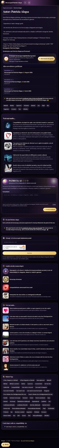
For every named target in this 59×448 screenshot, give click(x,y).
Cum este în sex (20, 391)
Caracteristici (38, 383)
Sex (14, 415)
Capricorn (18, 105)
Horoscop (12, 401)
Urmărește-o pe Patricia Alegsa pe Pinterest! (16, 51)
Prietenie (5, 412)
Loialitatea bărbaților (9, 405)
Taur (20, 109)
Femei (31, 398)
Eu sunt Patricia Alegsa (12, 219)
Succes (24, 415)
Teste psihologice (37, 415)
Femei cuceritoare (40, 398)
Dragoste (46, 391)
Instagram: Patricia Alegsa (11, 48)
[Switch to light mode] (25, 2)
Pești (43, 105)
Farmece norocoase (15, 398)
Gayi (49, 398)
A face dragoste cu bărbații (10, 380)
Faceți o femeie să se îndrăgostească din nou (40, 394)
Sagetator (6, 109)
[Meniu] (29, 2)
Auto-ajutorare (41, 380)
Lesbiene (43, 401)
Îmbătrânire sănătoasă (24, 401)
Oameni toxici (46, 405)
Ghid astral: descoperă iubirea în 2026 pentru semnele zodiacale (30, 155)
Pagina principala (7, 8)
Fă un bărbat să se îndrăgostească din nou (14, 394)
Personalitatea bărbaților (19, 408)
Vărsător (25, 109)
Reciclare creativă (19, 412)
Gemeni (33, 105)
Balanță (6, 105)
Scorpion (13, 109)
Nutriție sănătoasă (35, 405)
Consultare (6, 192)
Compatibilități (15, 387)
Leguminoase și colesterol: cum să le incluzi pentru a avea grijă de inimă (32, 133)
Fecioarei (26, 105)
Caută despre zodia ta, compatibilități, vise (15, 426)
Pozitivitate (51, 408)
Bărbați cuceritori (14, 383)
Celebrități (6, 387)
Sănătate (36, 412)
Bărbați (5, 383)
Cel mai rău (48, 383)
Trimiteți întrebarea (49, 209)
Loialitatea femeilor (22, 405)
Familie (5, 398)
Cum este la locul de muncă (34, 391)
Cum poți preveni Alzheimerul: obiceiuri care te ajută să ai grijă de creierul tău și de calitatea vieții (33, 144)
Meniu (5, 444)
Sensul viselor (7, 415)
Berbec (12, 105)
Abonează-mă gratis (46, 59)
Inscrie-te (29, 253)
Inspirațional (35, 401)
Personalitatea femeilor (34, 408)
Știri (19, 415)
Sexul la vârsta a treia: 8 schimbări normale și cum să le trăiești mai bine (32, 165)
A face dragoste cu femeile (27, 380)
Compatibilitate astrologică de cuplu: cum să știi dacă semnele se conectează (33, 122)
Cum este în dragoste (41, 387)
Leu (39, 105)
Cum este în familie (8, 391)
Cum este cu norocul (27, 387)
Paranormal (6, 408)
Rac (48, 105)
